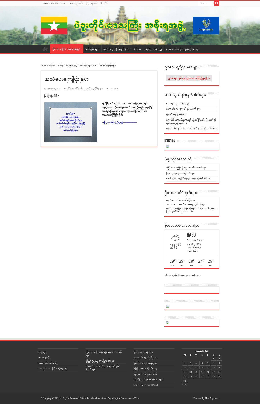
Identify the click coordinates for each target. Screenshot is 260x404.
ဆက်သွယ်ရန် (76, 3)
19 (196, 372)
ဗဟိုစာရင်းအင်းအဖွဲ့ (47, 363)
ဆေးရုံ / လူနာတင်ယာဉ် (177, 103)
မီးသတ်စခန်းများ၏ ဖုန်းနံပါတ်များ (183, 109)
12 (196, 367)
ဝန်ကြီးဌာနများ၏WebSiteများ (148, 379)
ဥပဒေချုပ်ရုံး (44, 357)
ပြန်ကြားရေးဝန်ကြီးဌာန (145, 368)
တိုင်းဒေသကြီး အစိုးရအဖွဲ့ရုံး (66, 49)
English (104, 3)
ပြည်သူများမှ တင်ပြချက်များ (180, 173)
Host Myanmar (212, 398)
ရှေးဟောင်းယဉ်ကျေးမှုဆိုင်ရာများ (183, 49)
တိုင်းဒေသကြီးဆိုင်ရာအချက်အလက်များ (186, 167)
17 (185, 372)
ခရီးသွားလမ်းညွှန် (153, 49)
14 (208, 367)
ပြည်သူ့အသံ (92, 3)
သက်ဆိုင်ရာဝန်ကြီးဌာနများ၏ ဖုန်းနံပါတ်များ (188, 178)
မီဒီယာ (137, 49)
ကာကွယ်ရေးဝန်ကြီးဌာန (145, 357)
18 (190, 372)
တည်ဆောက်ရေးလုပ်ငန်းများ (180, 200)
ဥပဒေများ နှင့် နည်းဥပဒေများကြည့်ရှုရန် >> (189, 78)
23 (219, 372)
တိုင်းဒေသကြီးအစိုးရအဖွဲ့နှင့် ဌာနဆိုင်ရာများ (70, 65)
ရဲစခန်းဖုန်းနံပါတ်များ (176, 114)
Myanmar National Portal (146, 385)
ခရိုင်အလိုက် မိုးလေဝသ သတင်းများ (182, 275)
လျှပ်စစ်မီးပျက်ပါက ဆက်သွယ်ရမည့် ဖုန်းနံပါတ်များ (191, 128)
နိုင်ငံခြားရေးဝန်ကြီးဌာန (145, 363)
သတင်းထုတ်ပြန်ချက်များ (115, 49)
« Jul (184, 384)
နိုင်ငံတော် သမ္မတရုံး (143, 352)
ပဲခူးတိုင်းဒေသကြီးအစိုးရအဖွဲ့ (52, 368)
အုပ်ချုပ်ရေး (91, 49)
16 (219, 367)
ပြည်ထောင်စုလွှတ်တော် (145, 374)
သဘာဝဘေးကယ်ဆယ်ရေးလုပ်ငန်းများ (186, 204)
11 (190, 367)
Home (45, 48)
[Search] (216, 3)
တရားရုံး (42, 352)
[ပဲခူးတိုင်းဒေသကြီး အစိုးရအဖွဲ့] (130, 25)
